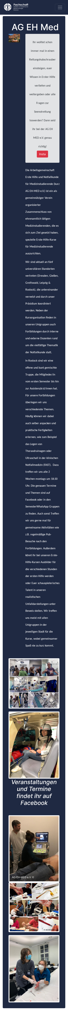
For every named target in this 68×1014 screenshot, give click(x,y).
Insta (42, 154)
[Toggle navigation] (60, 7)
